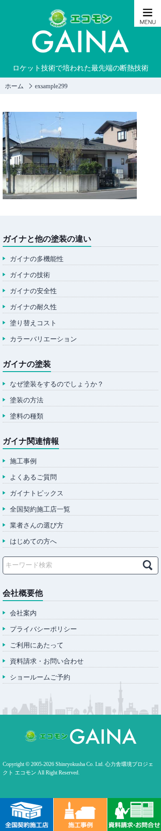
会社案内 (23, 613)
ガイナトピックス (37, 493)
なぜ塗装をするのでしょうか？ (57, 384)
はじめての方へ (33, 541)
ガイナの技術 (30, 275)
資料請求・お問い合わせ (47, 661)
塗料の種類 (26, 416)
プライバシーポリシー (43, 629)
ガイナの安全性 (33, 291)
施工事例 (23, 461)
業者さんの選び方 (37, 525)
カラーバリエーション (43, 339)
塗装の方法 (26, 400)
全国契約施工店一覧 (40, 509)
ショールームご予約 (40, 677)
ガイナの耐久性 (33, 307)
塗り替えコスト (33, 323)
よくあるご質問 (33, 477)
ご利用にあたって (37, 645)
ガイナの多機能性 (37, 259)
